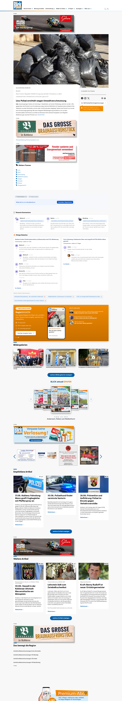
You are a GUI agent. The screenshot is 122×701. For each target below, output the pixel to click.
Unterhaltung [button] (49, 8)
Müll (19, 172)
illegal (20, 179)
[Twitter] (88, 98)
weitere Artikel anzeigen (61, 531)
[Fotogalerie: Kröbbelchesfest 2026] (94, 357)
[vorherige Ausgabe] (31, 399)
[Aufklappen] (85, 692)
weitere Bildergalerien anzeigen (61, 375)
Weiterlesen (18, 525)
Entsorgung (21, 174)
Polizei (20, 183)
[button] (14, 456)
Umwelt (20, 181)
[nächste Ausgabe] (91, 399)
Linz (19, 170)
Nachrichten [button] (27, 8)
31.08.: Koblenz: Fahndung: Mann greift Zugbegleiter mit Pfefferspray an (28, 498)
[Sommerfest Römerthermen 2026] (61, 357)
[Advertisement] (61, 678)
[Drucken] (105, 98)
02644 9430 (41, 115)
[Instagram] (85, 98)
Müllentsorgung (22, 176)
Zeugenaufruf (22, 185)
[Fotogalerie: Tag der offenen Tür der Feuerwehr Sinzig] (28, 357)
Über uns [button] (87, 8)
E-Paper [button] (70, 8)
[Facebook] (82, 98)
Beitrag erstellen (39, 8)
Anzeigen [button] (79, 8)
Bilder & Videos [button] (61, 8)
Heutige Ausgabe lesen (24, 333)
